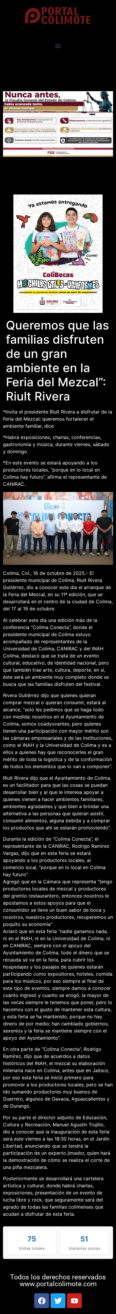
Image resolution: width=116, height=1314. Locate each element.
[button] (58, 46)
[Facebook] (41, 1300)
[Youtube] (74, 1300)
